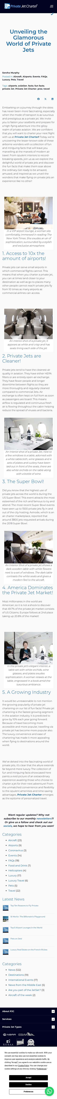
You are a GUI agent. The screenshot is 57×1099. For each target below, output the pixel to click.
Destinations (16, 974)
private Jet (8, 88)
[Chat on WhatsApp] (49, 1091)
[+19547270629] (53, 14)
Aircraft (17, 76)
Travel (20, 79)
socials (7, 825)
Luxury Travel (16, 880)
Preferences (28, 1092)
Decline (28, 1085)
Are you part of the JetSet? (24, 990)
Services (6, 1019)
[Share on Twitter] (45, 99)
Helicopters (15, 870)
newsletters (43, 818)
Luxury (6, 79)
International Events (20, 980)
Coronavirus (15, 850)
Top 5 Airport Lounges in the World (26, 927)
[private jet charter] (21, 7)
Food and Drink (17, 865)
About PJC (8, 1011)
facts (30, 85)
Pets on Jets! (16, 938)
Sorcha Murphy (10, 72)
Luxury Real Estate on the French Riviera (28, 949)
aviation (22, 85)
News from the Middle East (24, 985)
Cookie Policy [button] (23, 1066)
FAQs (44, 76)
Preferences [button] (41, 1069)
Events (36, 76)
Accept (28, 1077)
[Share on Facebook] (38, 99)
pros (40, 88)
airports (12, 85)
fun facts (39, 85)
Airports (27, 76)
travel (46, 88)
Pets (13, 79)
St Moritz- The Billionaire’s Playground (27, 916)
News (11, 969)
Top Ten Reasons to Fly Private (24, 905)
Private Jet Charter (25, 88)
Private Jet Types (11, 1027)
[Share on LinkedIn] (52, 99)
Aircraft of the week (20, 995)
